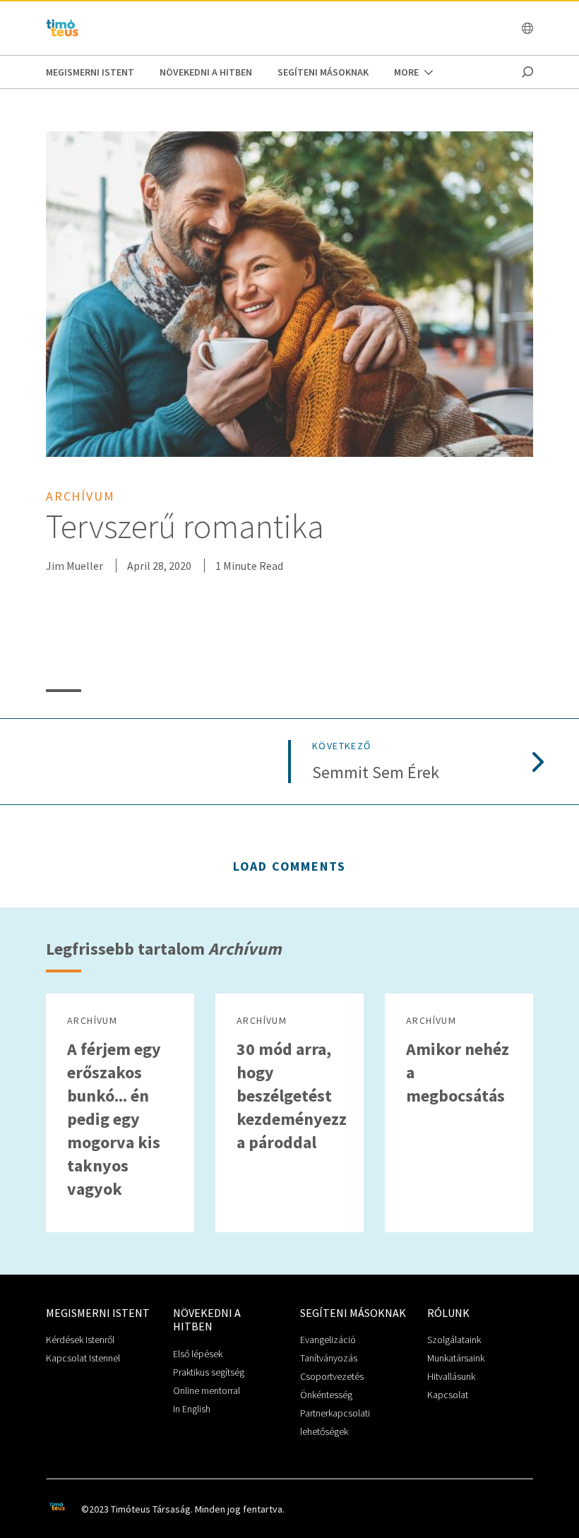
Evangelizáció (328, 1339)
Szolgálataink (454, 1339)
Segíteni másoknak (323, 72)
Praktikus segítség (208, 1372)
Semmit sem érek (375, 773)
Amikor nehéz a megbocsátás (457, 1072)
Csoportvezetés (332, 1376)
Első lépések (197, 1353)
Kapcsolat (447, 1394)
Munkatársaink (455, 1358)
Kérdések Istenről (80, 1339)
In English (191, 1408)
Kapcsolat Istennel (83, 1358)
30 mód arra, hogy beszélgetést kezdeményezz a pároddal (292, 1095)
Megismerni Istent (90, 72)
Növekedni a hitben (206, 72)
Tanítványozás (328, 1358)
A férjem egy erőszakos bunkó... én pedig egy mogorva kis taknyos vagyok (114, 1119)
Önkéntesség (326, 1394)
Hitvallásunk (451, 1376)
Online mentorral (206, 1390)
